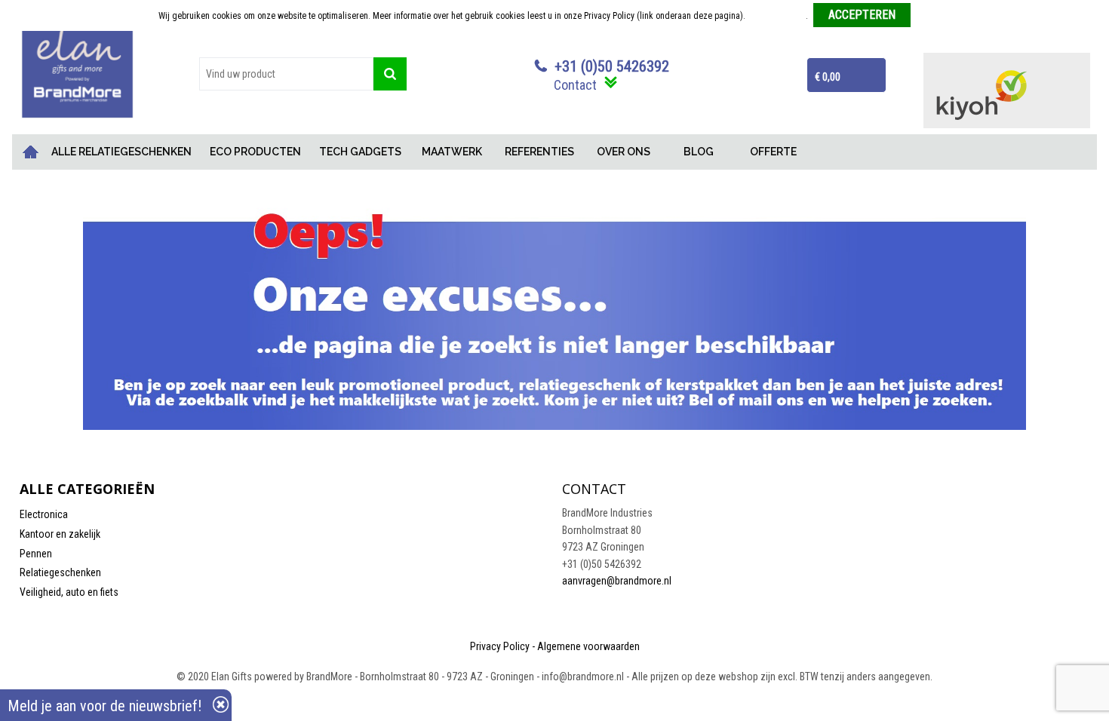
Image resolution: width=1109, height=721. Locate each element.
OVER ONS (623, 152)
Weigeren (933, 16)
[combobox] (286, 74)
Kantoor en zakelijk (60, 534)
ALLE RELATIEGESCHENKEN (121, 152)
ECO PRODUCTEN (255, 152)
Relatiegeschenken (60, 572)
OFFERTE (773, 152)
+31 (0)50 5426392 (611, 66)
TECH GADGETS (360, 152)
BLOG (699, 152)
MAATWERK (452, 152)
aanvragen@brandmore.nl (616, 581)
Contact (575, 85)
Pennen (36, 554)
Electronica (44, 514)
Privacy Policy (500, 646)
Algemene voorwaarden (588, 646)
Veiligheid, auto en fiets (69, 592)
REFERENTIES (539, 152)
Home (31, 152)
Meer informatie (777, 16)
